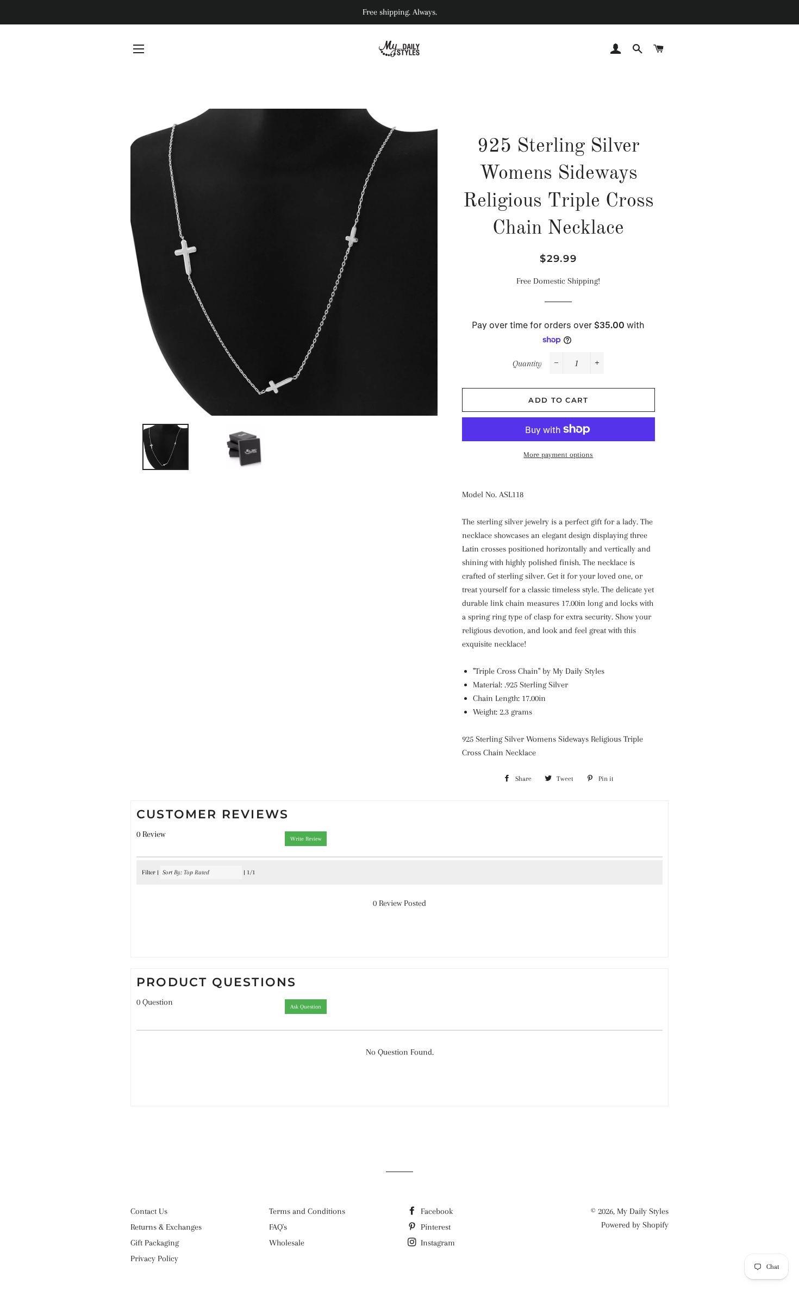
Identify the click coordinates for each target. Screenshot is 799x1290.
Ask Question (305, 1006)
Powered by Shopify (635, 1225)
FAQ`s (278, 1227)
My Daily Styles (643, 1211)
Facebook (436, 1211)
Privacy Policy (154, 1258)
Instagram (437, 1243)
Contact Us (148, 1211)
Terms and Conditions (307, 1211)
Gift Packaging (154, 1243)
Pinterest (435, 1227)
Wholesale (286, 1243)
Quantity (527, 363)
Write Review (305, 838)
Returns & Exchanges (166, 1227)
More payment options (558, 454)
